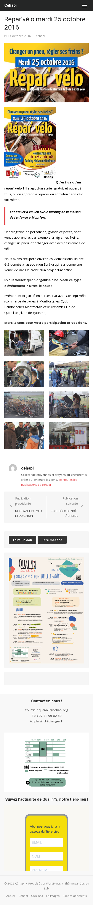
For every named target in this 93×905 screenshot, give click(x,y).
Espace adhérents (75, 896)
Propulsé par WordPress (44, 883)
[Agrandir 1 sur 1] (79, 562)
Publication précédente (28, 507)
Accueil (10, 896)
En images (53, 896)
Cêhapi (10, 5)
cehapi (40, 36)
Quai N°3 (37, 896)
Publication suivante (64, 507)
